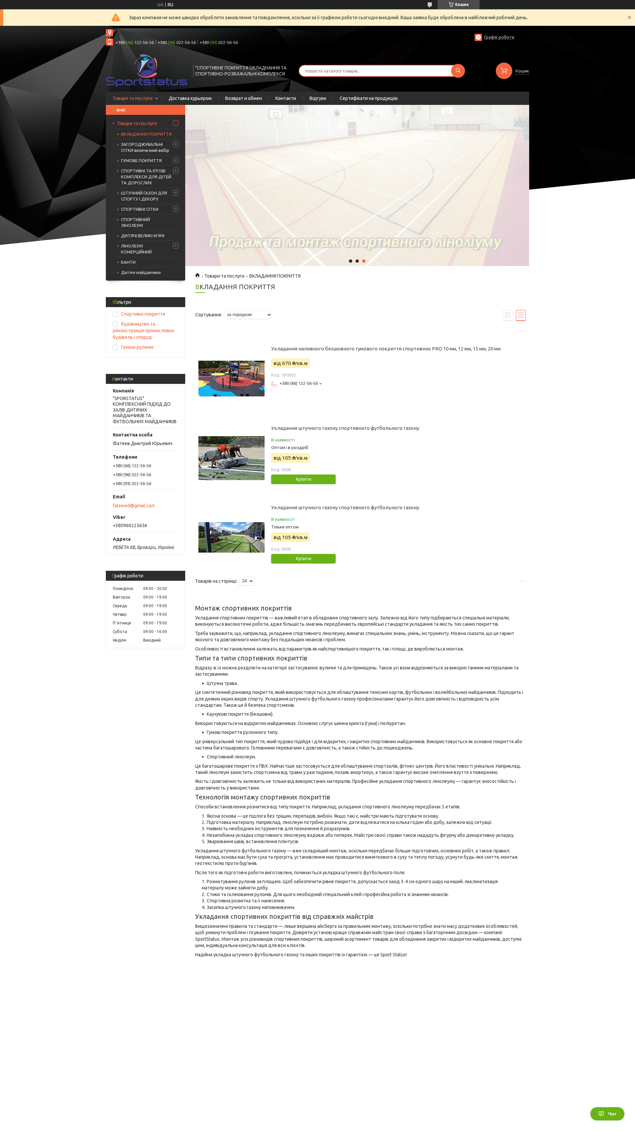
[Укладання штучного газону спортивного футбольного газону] (231, 458)
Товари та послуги (132, 98)
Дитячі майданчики (141, 272)
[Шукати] (458, 71)
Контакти (285, 98)
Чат (612, 1113)
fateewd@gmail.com (134, 505)
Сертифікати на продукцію (369, 98)
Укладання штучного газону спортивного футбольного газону (345, 428)
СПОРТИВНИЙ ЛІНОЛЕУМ (135, 222)
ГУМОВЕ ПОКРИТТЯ (141, 160)
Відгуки (318, 98)
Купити (303, 479)
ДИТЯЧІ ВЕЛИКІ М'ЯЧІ (142, 235)
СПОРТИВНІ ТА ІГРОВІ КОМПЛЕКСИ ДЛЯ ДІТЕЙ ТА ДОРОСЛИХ (146, 176)
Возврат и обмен (243, 98)
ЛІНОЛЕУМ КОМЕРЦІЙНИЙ (136, 249)
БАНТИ (128, 262)
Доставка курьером (190, 98)
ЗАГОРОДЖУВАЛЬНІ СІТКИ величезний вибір (145, 147)
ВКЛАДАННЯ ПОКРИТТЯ (146, 134)
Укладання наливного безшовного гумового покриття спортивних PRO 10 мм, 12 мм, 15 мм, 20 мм (386, 348)
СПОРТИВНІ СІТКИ (139, 209)
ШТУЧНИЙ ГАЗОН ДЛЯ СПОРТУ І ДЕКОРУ (144, 196)
